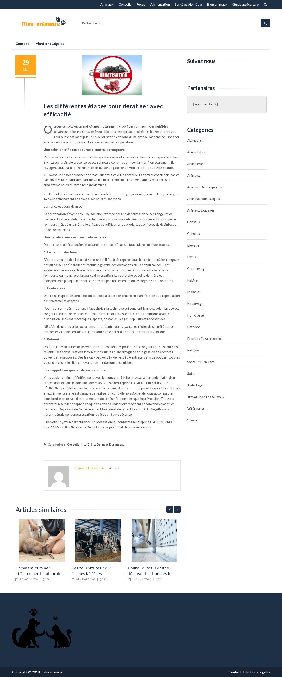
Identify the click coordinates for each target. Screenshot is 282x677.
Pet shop (193, 327)
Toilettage (195, 385)
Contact (22, 43)
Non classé (195, 315)
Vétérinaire (195, 408)
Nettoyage (195, 304)
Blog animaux (217, 4)
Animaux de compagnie (204, 187)
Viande (192, 420)
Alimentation (160, 4)
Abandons (194, 140)
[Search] (265, 23)
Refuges (193, 350)
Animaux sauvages (201, 210)
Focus (140, 4)
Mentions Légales (49, 43)
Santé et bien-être (188, 4)
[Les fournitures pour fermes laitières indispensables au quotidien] (98, 540)
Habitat (193, 280)
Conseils (125, 4)
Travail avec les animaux (205, 397)
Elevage (193, 245)
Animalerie (195, 164)
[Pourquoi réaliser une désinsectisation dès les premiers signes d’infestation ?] (154, 540)
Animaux (106, 4)
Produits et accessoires (204, 338)
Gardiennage (196, 269)
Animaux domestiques (203, 199)
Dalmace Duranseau (110, 444)
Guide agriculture (245, 4)
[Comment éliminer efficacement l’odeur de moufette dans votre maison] (41, 540)
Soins (191, 373)
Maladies (194, 292)
